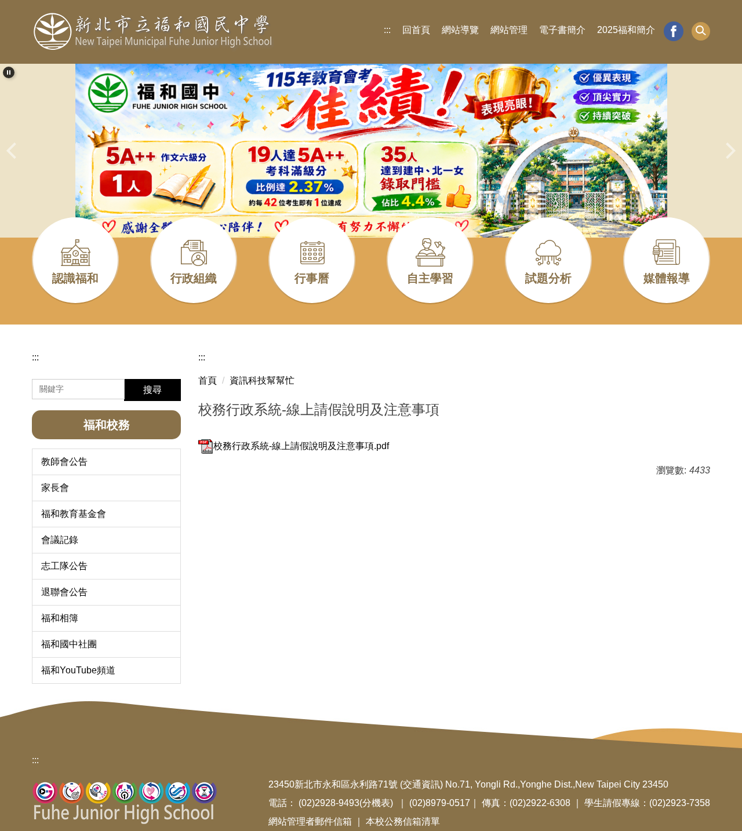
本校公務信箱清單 (403, 821)
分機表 (376, 803)
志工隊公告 (64, 566)
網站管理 (509, 30)
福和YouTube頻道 (78, 670)
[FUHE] (153, 32)
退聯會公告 (64, 592)
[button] (701, 31)
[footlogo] (125, 802)
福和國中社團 (69, 644)
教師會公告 (64, 461)
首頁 (207, 380)
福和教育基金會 (73, 514)
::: (387, 30)
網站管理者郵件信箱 (310, 821)
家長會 (55, 488)
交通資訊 (421, 784)
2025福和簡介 (626, 30)
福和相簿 (59, 618)
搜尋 (152, 390)
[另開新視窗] (674, 31)
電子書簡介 (562, 30)
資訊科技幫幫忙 (262, 380)
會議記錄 (59, 540)
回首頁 (416, 30)
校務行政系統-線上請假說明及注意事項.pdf (301, 446)
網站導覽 (460, 30)
